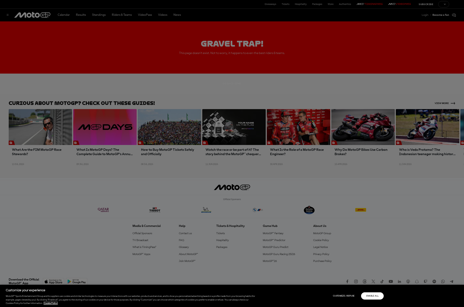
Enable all (372, 296)
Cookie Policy (50, 303)
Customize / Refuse (344, 296)
